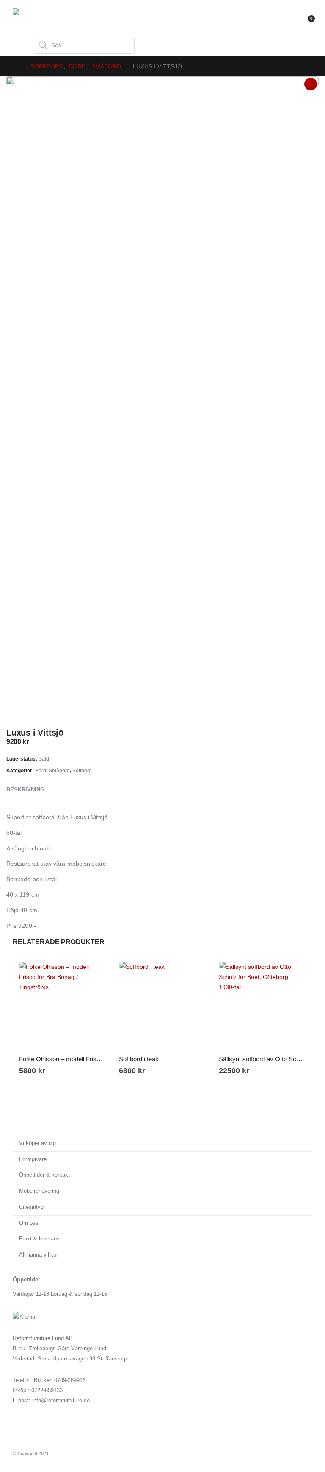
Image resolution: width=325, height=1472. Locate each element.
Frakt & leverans (39, 1239)
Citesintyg (31, 1207)
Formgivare (33, 1159)
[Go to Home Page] (16, 66)
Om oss (29, 1223)
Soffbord (82, 771)
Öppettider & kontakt (44, 1175)
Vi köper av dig (37, 1143)
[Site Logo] (36, 17)
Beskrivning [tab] (25, 789)
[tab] (60, 790)
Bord (40, 771)
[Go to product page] (62, 1005)
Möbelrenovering (39, 1191)
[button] (20, 45)
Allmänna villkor (38, 1255)
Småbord (59, 771)
